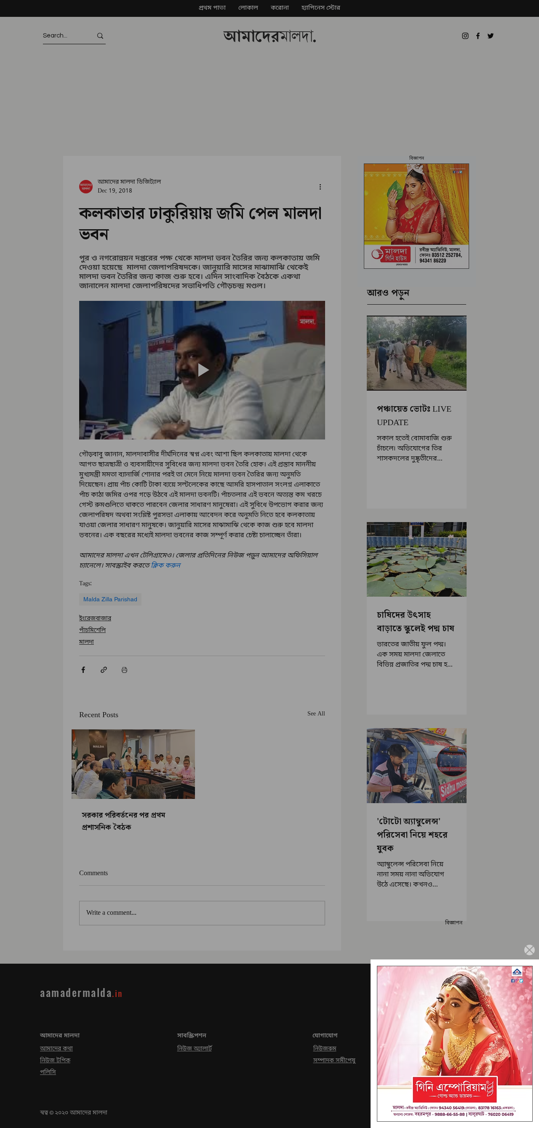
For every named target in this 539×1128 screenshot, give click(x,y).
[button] (529, 950)
